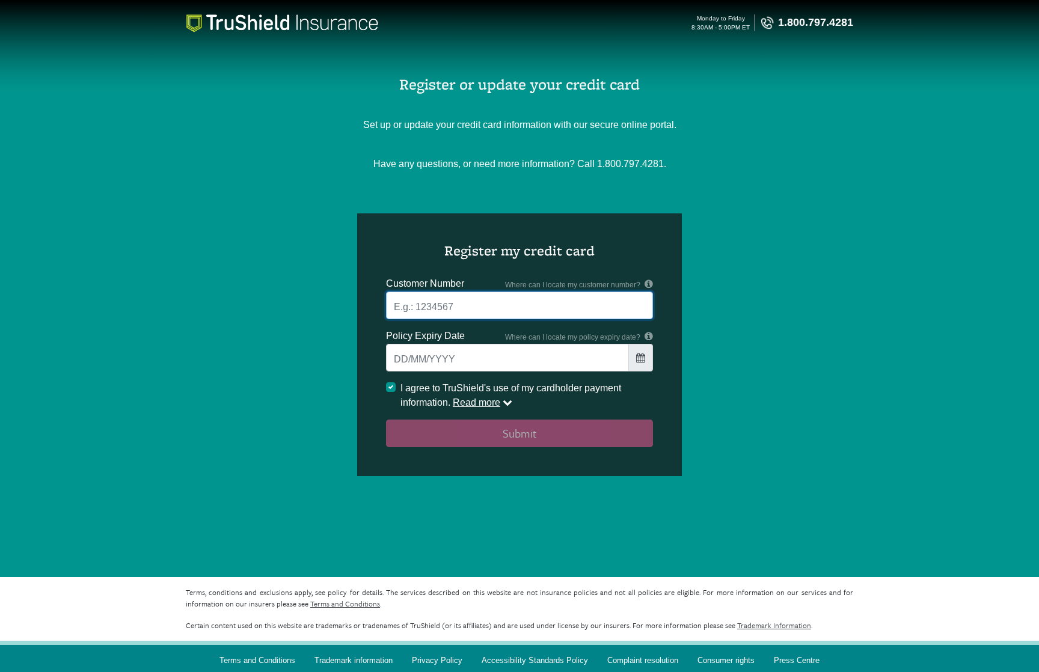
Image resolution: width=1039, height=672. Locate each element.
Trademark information (353, 660)
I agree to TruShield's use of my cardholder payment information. (510, 395)
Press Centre (797, 660)
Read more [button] (476, 402)
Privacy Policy (437, 660)
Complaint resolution (642, 660)
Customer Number (425, 283)
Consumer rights (726, 660)
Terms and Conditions (345, 603)
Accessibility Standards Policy (535, 660)
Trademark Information (774, 625)
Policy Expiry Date (425, 336)
